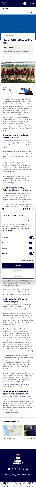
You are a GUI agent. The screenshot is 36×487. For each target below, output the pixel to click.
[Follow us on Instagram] (12, 469)
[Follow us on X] (20, 469)
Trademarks (18, 476)
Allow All (18, 265)
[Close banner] (33, 209)
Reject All (18, 276)
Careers (7, 474)
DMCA (18, 474)
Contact (13, 474)
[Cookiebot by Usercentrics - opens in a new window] (22, 209)
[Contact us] (27, 469)
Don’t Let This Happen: (10, 438)
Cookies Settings (26, 260)
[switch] (31, 243)
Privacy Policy (8, 230)
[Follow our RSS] (16, 469)
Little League (24, 480)
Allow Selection (18, 271)
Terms (29, 474)
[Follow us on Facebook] (9, 469)
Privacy (24, 474)
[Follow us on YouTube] (23, 469)
